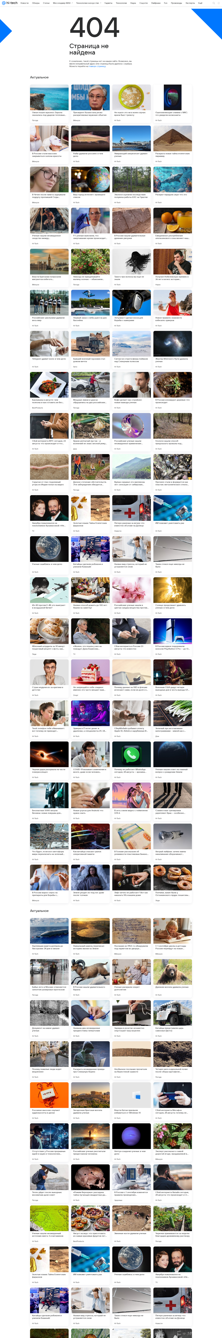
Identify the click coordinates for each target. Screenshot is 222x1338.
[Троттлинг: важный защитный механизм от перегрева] (49, 966)
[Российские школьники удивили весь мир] (49, 309)
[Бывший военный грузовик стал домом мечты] (90, 350)
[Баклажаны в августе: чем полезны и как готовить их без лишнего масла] (49, 391)
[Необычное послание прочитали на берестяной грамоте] (131, 1224)
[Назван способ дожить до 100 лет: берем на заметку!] (90, 596)
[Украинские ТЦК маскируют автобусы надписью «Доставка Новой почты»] (49, 1007)
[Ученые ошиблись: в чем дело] (49, 555)
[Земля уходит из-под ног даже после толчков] (90, 884)
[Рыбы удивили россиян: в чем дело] (90, 145)
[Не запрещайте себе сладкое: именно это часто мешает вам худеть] (90, 678)
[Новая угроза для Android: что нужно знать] (90, 802)
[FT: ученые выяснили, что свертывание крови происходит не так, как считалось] (90, 227)
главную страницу (97, 66)
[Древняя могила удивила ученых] (172, 1142)
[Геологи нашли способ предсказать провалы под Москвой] (172, 432)
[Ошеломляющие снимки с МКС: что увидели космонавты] (172, 104)
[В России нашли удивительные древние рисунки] (131, 227)
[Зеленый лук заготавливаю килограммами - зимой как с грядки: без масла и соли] (172, 719)
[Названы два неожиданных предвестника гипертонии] (90, 1183)
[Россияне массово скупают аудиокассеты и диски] (49, 1266)
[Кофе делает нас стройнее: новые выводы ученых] (131, 391)
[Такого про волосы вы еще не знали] (131, 268)
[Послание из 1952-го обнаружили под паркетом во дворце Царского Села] (131, 1101)
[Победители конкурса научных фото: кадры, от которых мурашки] (131, 1007)
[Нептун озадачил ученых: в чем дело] (131, 1307)
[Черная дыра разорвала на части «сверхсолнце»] (49, 760)
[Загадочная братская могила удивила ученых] (90, 1266)
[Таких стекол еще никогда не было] (172, 555)
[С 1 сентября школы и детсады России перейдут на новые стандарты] (172, 1101)
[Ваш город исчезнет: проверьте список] (90, 186)
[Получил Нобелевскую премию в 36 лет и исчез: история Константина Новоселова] (172, 268)
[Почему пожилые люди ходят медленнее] (49, 1224)
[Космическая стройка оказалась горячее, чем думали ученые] (90, 966)
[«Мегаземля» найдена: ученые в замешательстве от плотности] (49, 925)
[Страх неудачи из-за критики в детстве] (49, 678)
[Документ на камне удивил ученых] (49, 1183)
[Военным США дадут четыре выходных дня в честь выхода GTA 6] (172, 678)
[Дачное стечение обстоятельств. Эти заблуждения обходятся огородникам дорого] (90, 473)
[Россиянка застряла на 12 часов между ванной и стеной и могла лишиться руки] (172, 925)
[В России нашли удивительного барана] (90, 1142)
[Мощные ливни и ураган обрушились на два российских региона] (90, 391)
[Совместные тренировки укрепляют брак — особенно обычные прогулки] (172, 802)
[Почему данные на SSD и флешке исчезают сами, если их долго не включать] (131, 678)
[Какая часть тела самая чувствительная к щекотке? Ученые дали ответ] (49, 1048)
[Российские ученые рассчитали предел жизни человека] (90, 1307)
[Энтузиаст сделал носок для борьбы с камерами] (131, 309)
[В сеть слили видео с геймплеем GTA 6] (131, 802)
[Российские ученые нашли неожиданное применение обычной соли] (131, 432)
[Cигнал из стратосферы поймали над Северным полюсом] (131, 350)
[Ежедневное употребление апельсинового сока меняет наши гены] (172, 227)
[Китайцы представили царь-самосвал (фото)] (172, 1183)
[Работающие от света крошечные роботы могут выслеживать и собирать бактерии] (172, 1007)
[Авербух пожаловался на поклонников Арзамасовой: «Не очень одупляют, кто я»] (49, 514)
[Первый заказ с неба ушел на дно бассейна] (90, 309)
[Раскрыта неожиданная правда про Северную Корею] (90, 1224)
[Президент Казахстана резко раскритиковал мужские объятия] (90, 104)
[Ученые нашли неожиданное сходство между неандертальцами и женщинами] (49, 227)
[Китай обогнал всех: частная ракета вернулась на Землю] (90, 1007)
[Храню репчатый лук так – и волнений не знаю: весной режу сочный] (90, 432)
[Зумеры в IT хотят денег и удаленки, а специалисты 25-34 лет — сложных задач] (90, 719)
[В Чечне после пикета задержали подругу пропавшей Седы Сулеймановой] (49, 186)
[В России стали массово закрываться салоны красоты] (49, 145)
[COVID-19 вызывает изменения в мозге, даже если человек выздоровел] (90, 760)
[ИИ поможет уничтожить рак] (172, 514)
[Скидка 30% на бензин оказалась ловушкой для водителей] (172, 966)
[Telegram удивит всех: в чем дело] (49, 350)
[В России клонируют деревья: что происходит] (172, 391)
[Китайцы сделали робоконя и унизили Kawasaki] (90, 555)
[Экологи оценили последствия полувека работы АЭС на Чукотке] (131, 186)
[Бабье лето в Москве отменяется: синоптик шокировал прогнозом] (49, 1142)
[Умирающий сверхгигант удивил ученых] (131, 145)
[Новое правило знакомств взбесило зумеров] (172, 309)
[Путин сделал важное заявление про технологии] (131, 966)
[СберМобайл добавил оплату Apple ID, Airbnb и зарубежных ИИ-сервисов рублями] (131, 719)
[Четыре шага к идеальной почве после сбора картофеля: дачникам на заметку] (172, 1224)
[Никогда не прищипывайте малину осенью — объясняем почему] (90, 268)
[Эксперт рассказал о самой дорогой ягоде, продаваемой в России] (172, 1307)
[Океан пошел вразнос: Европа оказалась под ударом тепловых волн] (49, 104)
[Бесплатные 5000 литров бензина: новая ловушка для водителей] (49, 802)
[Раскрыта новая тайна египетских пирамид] (172, 145)
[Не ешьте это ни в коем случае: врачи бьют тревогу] (131, 104)
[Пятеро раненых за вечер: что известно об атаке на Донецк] (131, 514)
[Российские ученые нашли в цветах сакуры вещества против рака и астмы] (131, 596)
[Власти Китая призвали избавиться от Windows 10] (131, 1266)
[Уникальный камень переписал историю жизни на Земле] (90, 1101)
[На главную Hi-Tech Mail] (11, 3)
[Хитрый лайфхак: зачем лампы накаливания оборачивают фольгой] (172, 843)
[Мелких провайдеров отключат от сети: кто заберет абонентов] (131, 925)
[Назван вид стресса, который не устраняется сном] (131, 555)
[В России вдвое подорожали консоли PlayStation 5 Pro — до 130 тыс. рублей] (172, 637)
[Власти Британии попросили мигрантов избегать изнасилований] (49, 268)
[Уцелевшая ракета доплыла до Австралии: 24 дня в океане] (49, 1101)
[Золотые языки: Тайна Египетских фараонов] (90, 514)
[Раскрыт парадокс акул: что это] (172, 186)
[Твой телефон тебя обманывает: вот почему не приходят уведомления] (49, 719)
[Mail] (4, 3)
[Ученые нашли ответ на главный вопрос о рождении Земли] (172, 760)
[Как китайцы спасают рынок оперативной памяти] (90, 843)
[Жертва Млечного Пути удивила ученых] (172, 350)
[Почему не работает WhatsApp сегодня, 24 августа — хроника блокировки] (131, 760)
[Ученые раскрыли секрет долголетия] (131, 1142)
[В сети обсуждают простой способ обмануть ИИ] (131, 1048)
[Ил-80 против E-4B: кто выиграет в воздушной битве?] (49, 596)
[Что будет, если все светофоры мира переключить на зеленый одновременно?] (49, 843)
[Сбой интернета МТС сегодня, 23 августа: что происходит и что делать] (49, 432)
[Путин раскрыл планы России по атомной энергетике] (172, 1048)
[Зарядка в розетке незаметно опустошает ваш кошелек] (131, 1183)
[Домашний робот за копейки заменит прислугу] (90, 925)
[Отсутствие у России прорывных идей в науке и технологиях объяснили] (49, 1307)
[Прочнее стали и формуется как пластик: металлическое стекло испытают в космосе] (172, 473)
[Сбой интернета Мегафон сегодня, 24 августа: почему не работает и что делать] (172, 1266)
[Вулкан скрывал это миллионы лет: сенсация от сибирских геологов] (131, 473)
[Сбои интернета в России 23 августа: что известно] (131, 637)
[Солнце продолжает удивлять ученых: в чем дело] (172, 596)
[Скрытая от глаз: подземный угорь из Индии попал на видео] (49, 473)
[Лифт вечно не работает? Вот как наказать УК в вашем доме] (131, 884)
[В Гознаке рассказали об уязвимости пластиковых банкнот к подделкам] (131, 843)
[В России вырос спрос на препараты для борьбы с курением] (49, 884)
